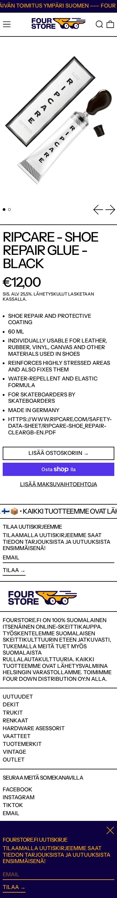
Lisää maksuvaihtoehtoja (58, 484)
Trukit (13, 712)
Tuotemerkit (22, 744)
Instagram (18, 797)
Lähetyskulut (50, 294)
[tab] (4, 209)
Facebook (17, 790)
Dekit (11, 704)
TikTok (13, 805)
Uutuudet (18, 696)
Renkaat (15, 720)
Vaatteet (17, 736)
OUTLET (14, 759)
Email (11, 813)
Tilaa (11, 570)
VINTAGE (14, 752)
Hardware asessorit (34, 728)
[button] (99, 24)
